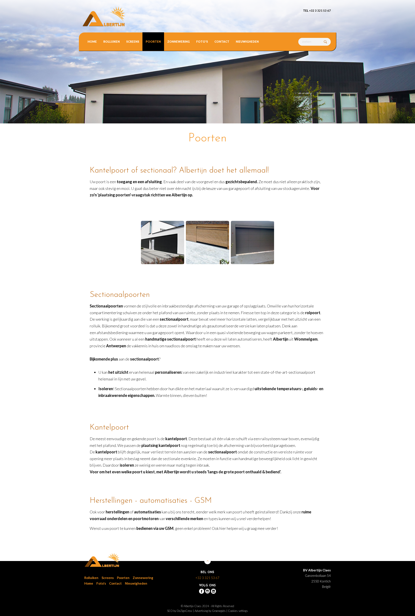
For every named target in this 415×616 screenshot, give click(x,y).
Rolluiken (111, 41)
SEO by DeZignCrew (179, 611)
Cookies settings (238, 611)
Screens (132, 41)
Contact (221, 41)
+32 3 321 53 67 (317, 10)
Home (92, 41)
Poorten (153, 41)
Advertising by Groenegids (210, 611)
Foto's (202, 41)
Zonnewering (178, 41)
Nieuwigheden (247, 41)
